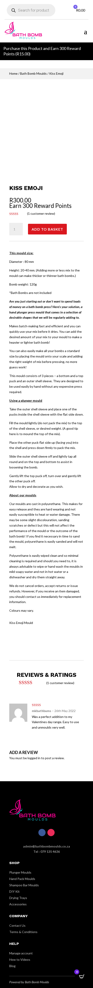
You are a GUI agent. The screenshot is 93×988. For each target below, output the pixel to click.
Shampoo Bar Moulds (24, 885)
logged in (34, 758)
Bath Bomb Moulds (33, 73)
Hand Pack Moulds (22, 879)
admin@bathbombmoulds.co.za (46, 846)
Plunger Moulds (20, 872)
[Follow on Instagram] (51, 832)
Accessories (18, 904)
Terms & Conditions (23, 932)
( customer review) (41, 213)
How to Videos (19, 959)
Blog (12, 966)
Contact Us (17, 925)
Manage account (21, 953)
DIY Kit (14, 891)
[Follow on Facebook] (42, 832)
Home (13, 73)
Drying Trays (18, 898)
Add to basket (47, 229)
